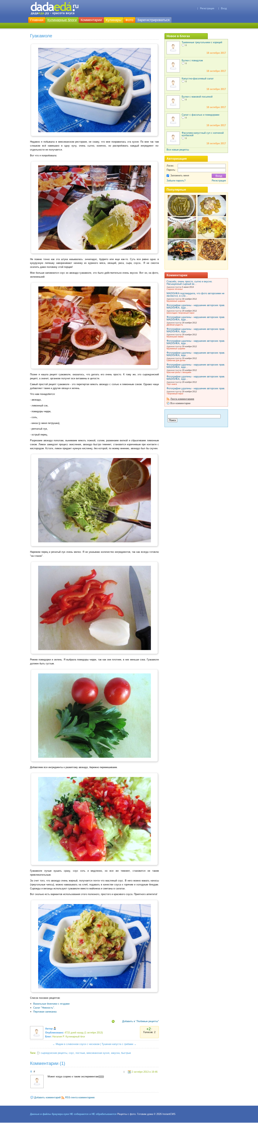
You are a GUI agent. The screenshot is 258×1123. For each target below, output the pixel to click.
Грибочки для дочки (176, 360)
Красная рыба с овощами (179, 372)
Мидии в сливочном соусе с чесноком (78, 1044)
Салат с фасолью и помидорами (200, 114)
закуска (115, 1053)
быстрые (126, 1053)
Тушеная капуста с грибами (117, 1044)
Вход (224, 8)
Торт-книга (172, 384)
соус (71, 1053)
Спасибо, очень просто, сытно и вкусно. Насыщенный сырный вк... (189, 282)
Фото (129, 20)
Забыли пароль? (176, 180)
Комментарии (91, 20)
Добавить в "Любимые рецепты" (140, 1021)
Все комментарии (180, 403)
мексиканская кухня (98, 1053)
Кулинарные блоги (62, 20)
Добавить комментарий (47, 1097)
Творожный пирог (175, 393)
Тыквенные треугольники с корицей (202, 42)
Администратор (174, 287)
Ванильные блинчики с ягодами (51, 1003)
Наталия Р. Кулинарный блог (68, 1036)
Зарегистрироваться (153, 20)
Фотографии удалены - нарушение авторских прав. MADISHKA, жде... (196, 306)
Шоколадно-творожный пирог (181, 313)
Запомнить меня (179, 175)
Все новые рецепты (178, 149)
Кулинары (113, 20)
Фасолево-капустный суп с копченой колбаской (203, 134)
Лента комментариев (182, 399)
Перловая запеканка (44, 1011)
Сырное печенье (175, 289)
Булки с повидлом (192, 60)
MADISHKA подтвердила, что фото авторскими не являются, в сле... (195, 294)
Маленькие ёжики (175, 336)
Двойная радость (175, 325)
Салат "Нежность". (44, 1007)
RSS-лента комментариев (80, 1097)
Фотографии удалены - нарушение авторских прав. (196, 388)
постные (80, 1053)
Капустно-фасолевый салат (198, 78)
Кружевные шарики (176, 301)
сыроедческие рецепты (54, 1053)
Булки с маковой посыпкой (197, 96)
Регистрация (207, 8)
